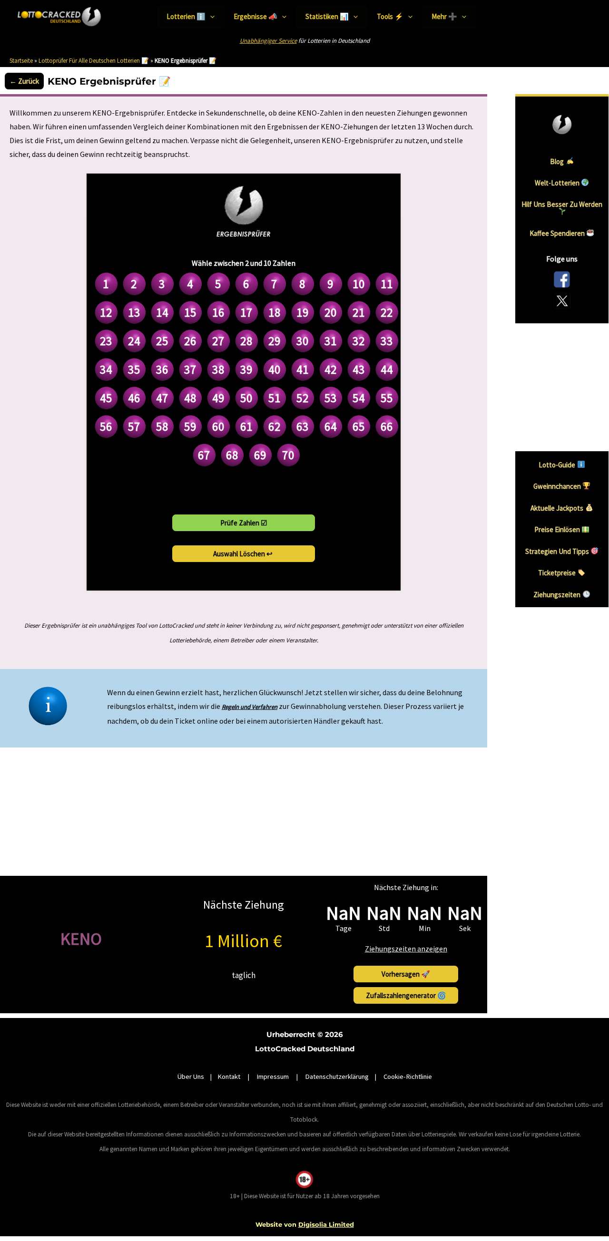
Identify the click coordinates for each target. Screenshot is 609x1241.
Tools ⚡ (390, 16)
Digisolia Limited (326, 1224)
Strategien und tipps (557, 550)
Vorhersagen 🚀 (406, 974)
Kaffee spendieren (558, 233)
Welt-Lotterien (558, 182)
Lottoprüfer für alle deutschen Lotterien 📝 (94, 61)
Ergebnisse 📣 (255, 16)
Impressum (272, 1076)
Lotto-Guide (558, 464)
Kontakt (229, 1076)
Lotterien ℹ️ (186, 16)
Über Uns (190, 1076)
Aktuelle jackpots (557, 507)
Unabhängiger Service (268, 41)
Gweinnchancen (557, 486)
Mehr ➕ (444, 16)
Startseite (21, 61)
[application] (210, 17)
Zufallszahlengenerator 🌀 (406, 995)
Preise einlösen (557, 529)
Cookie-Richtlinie (407, 1076)
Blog (557, 160)
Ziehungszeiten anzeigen (406, 948)
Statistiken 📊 (327, 16)
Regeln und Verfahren (249, 707)
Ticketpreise (557, 572)
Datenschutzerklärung (337, 1076)
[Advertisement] (243, 811)
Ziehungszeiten (557, 594)
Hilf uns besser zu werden (561, 204)
